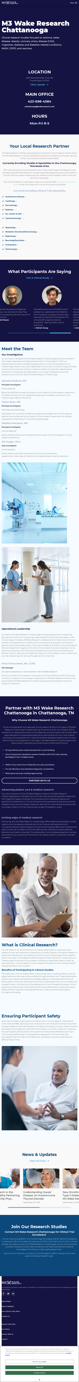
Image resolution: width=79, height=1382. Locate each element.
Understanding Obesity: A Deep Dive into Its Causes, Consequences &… (53, 1195)
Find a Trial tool (17, 1253)
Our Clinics (6, 1329)
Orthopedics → (12, 245)
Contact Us (6, 1316)
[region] (39, 1364)
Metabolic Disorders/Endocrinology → (22, 232)
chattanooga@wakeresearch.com (40, 107)
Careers (5, 1339)
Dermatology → (12, 205)
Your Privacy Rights (39, 1361)
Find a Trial (39, 1264)
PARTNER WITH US (39, 780)
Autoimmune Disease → (16, 197)
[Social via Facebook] (3, 1293)
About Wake (6, 1301)
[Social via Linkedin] (13, 1293)
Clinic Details (37, 84)
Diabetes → (10, 210)
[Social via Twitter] (8, 1293)
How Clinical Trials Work (11, 1311)
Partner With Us (7, 1334)
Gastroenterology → (14, 218)
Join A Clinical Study (37, 278)
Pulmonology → (12, 249)
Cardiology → (11, 201)
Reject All (39, 1367)
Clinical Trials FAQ (8, 1324)
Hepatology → (11, 228)
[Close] (39, 1379)
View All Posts (38, 1160)
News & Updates (8, 1306)
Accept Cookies (39, 1373)
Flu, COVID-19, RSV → (14, 214)
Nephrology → (11, 236)
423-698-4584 (39, 101)
